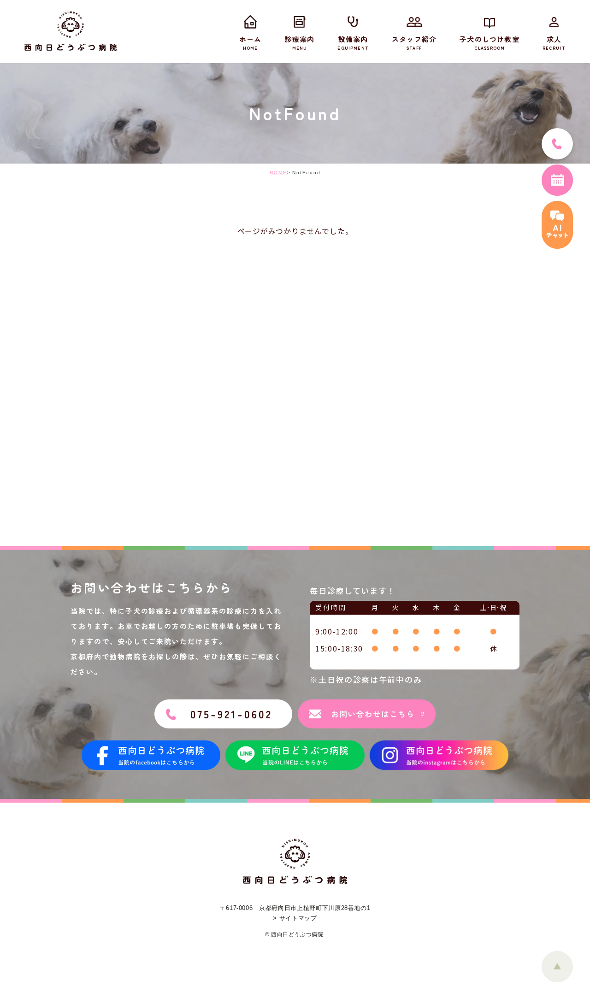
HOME (278, 172)
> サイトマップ (295, 918)
